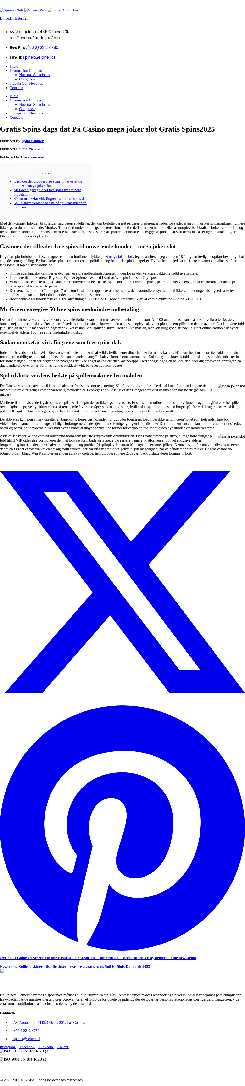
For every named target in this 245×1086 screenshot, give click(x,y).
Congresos (27, 79)
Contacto (16, 88)
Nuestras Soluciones (34, 75)
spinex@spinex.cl (39, 57)
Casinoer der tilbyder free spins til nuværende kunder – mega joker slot (48, 183)
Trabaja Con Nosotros (26, 83)
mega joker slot (120, 256)
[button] (122, 1067)
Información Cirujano (26, 70)
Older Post (98, 958)
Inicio (14, 66)
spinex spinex (33, 141)
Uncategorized (32, 157)
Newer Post (75, 966)
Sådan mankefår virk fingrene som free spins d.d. (51, 199)
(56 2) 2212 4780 (43, 47)
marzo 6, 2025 (33, 149)
